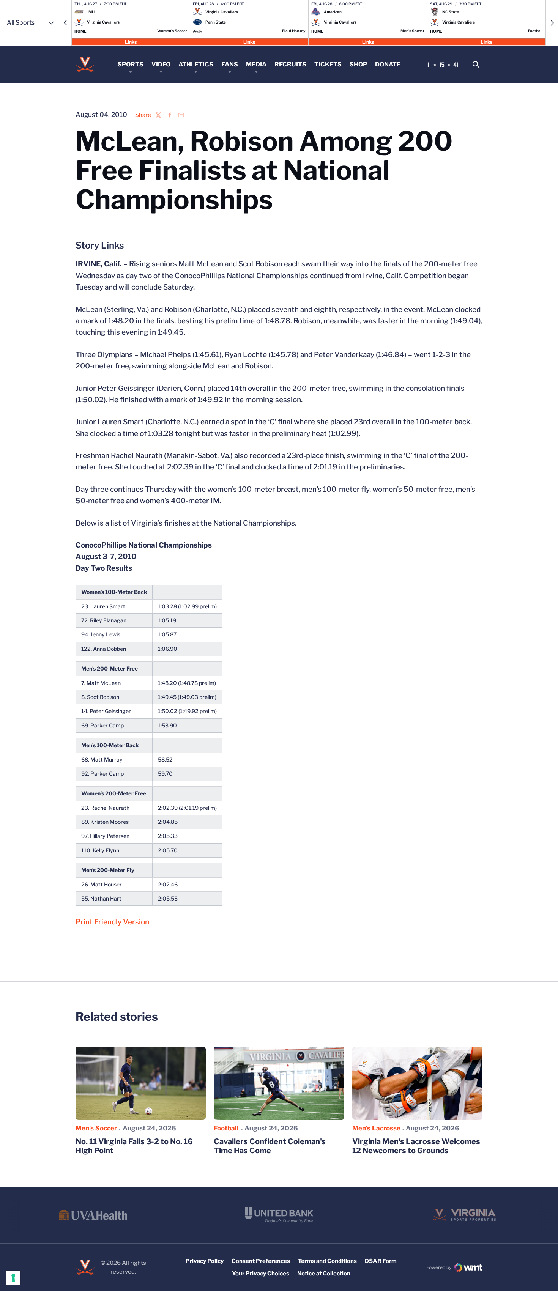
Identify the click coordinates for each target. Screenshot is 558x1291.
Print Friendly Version (112, 922)
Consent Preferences (261, 1261)
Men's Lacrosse (376, 1128)
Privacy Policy (205, 1261)
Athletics (195, 64)
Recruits (290, 64)
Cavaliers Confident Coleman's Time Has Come (270, 1146)
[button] (66, 23)
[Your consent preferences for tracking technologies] (13, 1278)
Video (160, 64)
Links (131, 41)
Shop (358, 64)
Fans (229, 64)
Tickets (328, 64)
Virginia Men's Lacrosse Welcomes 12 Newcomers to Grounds (416, 1146)
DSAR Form (381, 1261)
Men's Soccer (96, 1128)
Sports (130, 64)
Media (256, 64)
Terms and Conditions (327, 1261)
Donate (387, 64)
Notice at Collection (323, 1273)
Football (226, 1128)
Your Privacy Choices (260, 1273)
